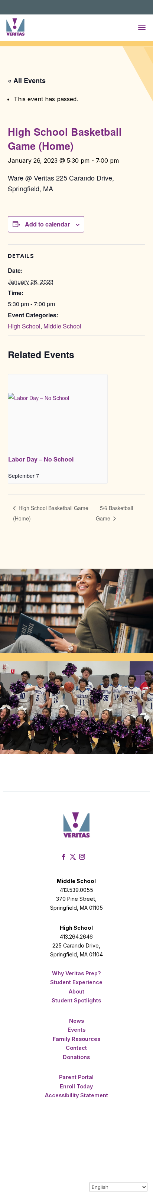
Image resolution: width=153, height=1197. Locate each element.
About (76, 991)
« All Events (27, 80)
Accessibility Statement (76, 1095)
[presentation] (57, 411)
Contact (76, 1048)
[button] (141, 27)
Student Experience (76, 982)
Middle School (62, 326)
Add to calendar (47, 224)
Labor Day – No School (41, 459)
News (76, 1021)
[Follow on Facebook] (64, 857)
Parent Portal (76, 1077)
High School (24, 326)
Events (76, 1029)
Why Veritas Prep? (76, 973)
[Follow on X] (73, 857)
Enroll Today (76, 1086)
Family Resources (76, 1039)
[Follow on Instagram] (83, 857)
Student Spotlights (76, 1000)
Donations (76, 1057)
